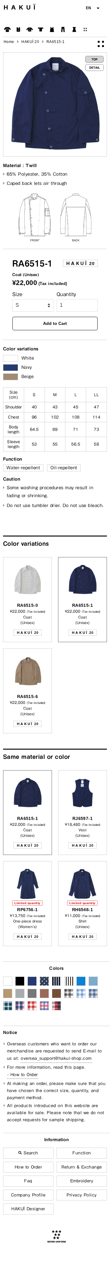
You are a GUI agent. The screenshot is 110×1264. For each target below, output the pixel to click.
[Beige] (10, 376)
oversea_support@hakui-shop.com (56, 1058)
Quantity (66, 294)
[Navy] (10, 367)
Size (17, 294)
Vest (18, 29)
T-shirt (41, 29)
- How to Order (22, 1074)
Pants (63, 29)
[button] (92, 8)
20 (80, 263)
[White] (10, 358)
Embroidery (82, 1181)
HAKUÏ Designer (28, 1209)
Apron (52, 29)
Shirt (30, 29)
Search (30, 1153)
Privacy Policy (82, 1195)
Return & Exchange (81, 1167)
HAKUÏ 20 (30, 42)
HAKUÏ (21, 7)
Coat (7, 29)
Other (85, 29)
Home (9, 42)
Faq (28, 1181)
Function (81, 1153)
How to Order (28, 1167)
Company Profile (28, 1195)
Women (74, 29)
